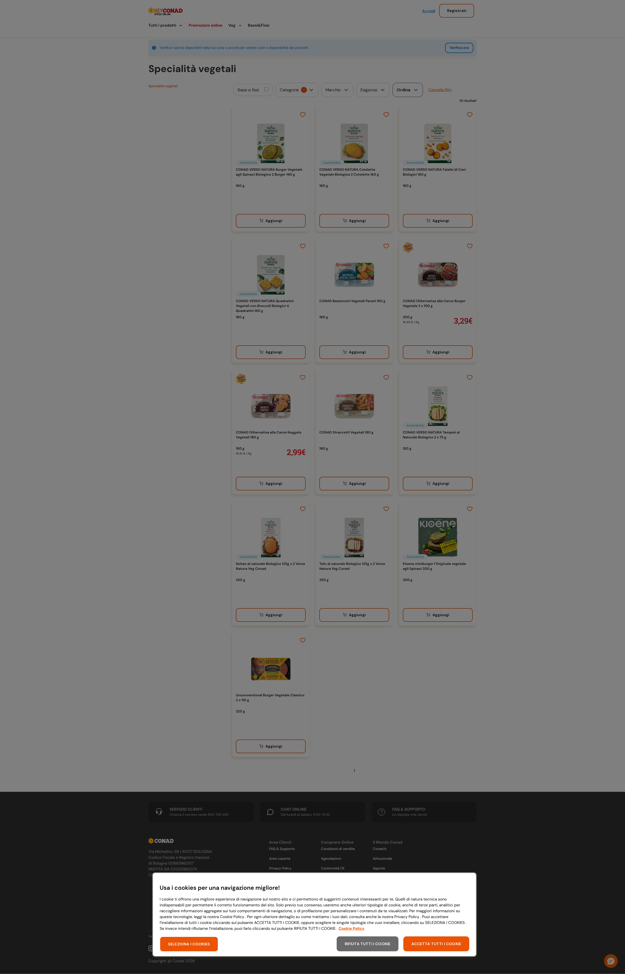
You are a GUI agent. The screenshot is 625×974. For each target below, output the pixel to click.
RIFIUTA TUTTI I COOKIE (368, 943)
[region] (314, 914)
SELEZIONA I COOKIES (189, 944)
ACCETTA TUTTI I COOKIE (436, 943)
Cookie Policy (352, 928)
